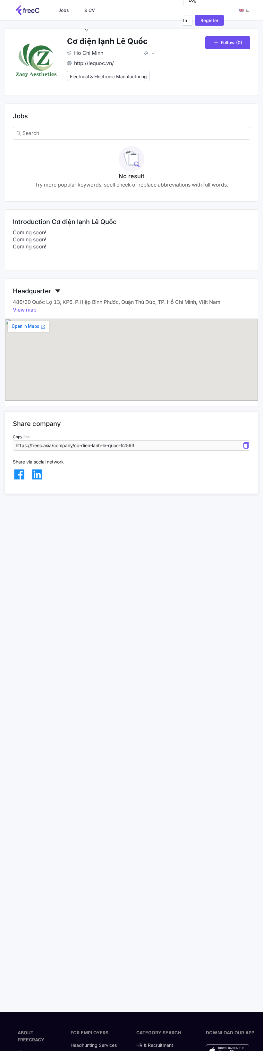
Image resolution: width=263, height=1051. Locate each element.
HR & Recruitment (154, 1045)
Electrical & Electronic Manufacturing (108, 76)
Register (209, 20)
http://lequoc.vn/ (94, 63)
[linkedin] (37, 474)
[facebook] (19, 474)
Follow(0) (231, 42)
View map (25, 309)
